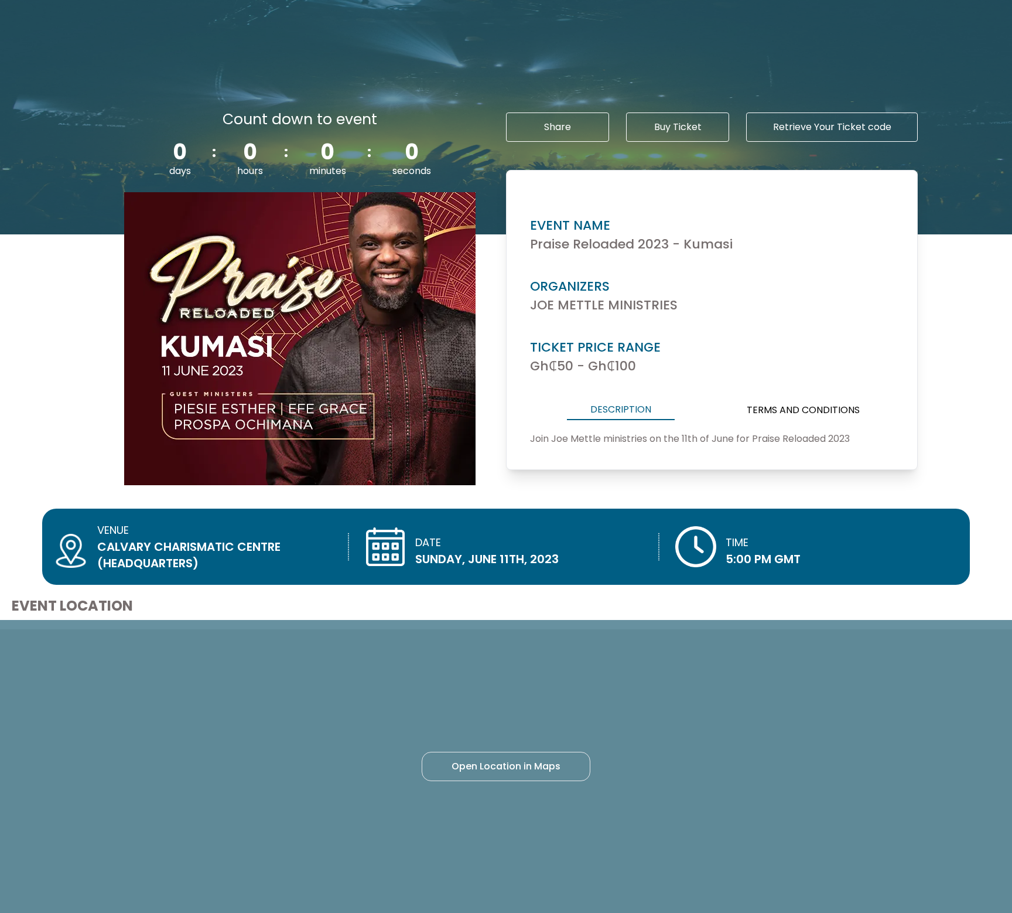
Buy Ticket (678, 127)
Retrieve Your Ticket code (832, 127)
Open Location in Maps (506, 766)
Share (557, 127)
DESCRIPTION (620, 409)
